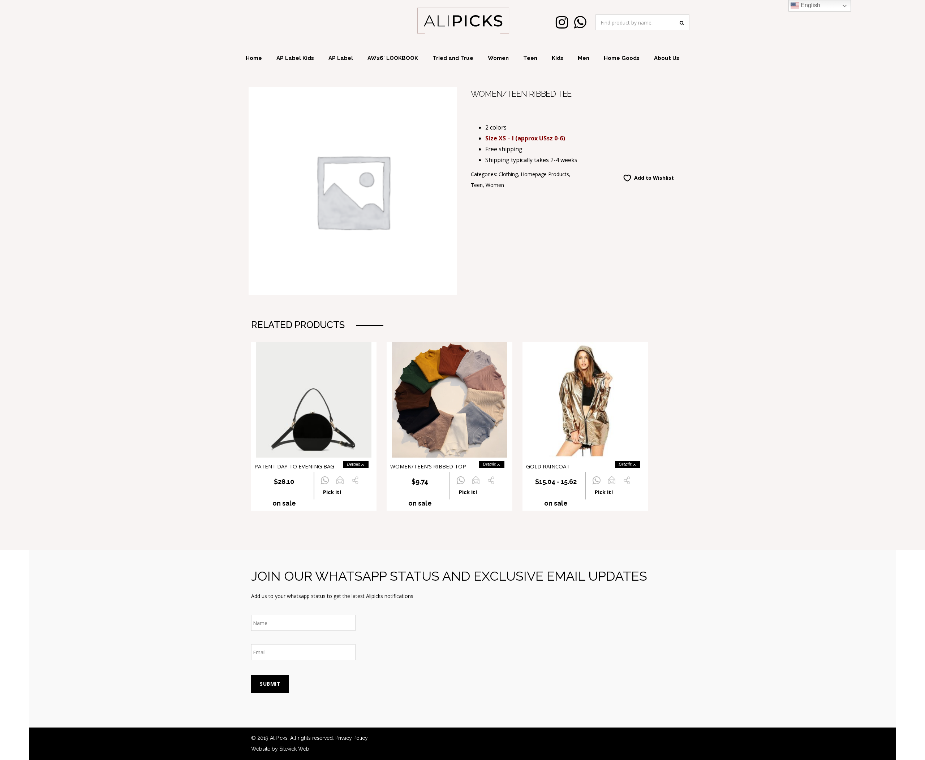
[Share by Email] (340, 484)
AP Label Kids (295, 58)
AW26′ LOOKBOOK (392, 58)
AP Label (340, 58)
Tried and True (453, 58)
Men (583, 58)
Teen (530, 58)
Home (254, 58)
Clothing (508, 174)
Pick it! (332, 491)
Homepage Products (545, 174)
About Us (666, 58)
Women (498, 58)
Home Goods (622, 58)
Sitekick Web (294, 749)
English (809, 5)
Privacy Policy (351, 738)
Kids (557, 58)
